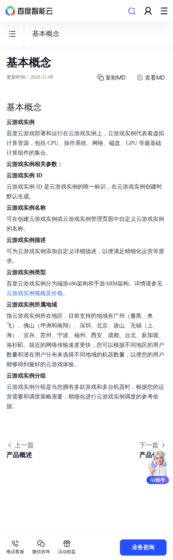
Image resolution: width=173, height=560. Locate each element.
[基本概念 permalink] (50, 107)
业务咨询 (143, 547)
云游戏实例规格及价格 (34, 293)
